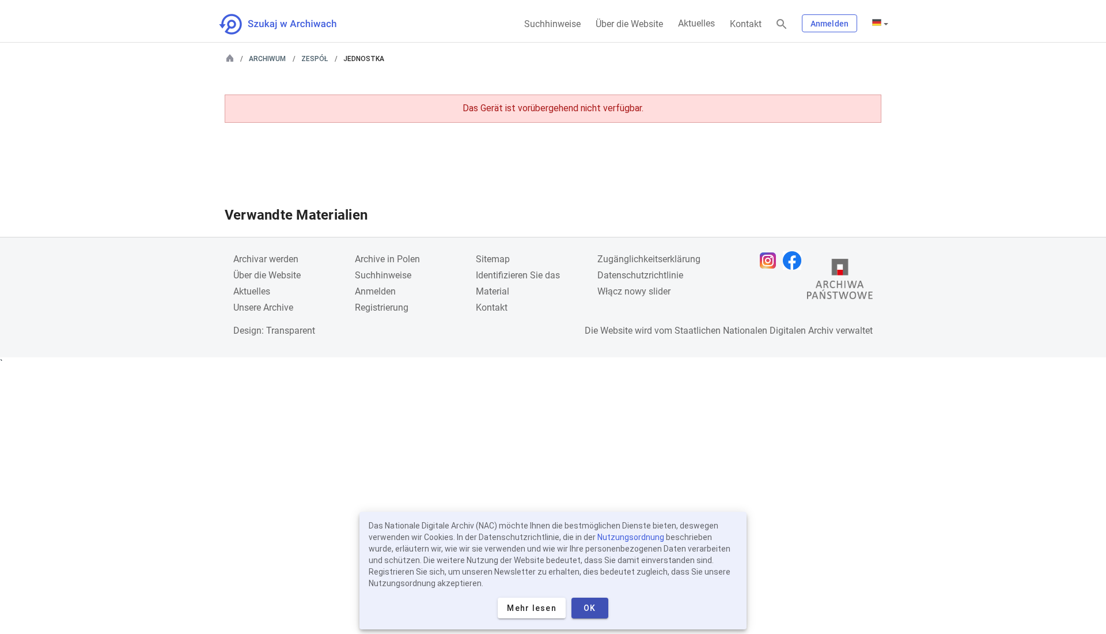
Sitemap (493, 259)
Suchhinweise (552, 23)
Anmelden (829, 23)
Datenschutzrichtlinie (640, 275)
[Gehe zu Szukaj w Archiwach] (288, 24)
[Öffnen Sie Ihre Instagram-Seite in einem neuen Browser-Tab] (771, 260)
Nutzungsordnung (630, 537)
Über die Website (629, 23)
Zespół (314, 59)
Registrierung (381, 307)
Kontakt (746, 23)
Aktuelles (696, 23)
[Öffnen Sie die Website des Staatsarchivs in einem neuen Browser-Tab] (840, 281)
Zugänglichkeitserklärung (648, 259)
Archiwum (267, 59)
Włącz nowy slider (634, 291)
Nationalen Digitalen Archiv (778, 330)
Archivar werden (265, 259)
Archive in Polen (387, 259)
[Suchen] (781, 24)
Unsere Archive (263, 307)
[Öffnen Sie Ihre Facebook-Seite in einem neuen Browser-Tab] (795, 260)
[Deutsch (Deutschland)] (880, 23)
